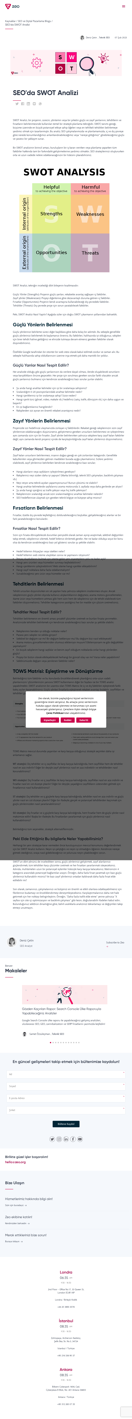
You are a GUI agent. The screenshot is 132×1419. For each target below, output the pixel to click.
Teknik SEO (58, 1034)
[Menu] (123, 6)
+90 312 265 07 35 (66, 1404)
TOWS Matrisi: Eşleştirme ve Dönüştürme (58, 671)
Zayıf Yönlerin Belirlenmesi (41, 421)
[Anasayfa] (12, 6)
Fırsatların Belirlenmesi (38, 508)
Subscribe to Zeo (115, 942)
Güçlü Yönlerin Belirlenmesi (43, 325)
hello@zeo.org (15, 1162)
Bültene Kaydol (66, 1124)
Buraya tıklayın (12, 1241)
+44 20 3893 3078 (66, 1307)
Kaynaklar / (11, 21)
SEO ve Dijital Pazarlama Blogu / (35, 21)
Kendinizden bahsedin (15, 1223)
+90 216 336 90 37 (66, 1355)
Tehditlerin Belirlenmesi (38, 584)
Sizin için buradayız (14, 1205)
